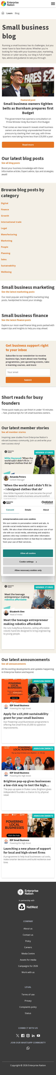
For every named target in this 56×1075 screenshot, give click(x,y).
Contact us (28, 934)
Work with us (28, 972)
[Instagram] (28, 1035)
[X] (17, 1035)
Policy (28, 941)
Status (28, 1013)
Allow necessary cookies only (28, 570)
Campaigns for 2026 (28, 966)
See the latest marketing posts (18, 291)
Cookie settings (26, 562)
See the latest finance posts (16, 320)
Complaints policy (28, 1007)
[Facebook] (22, 1035)
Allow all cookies (28, 553)
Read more (28, 144)
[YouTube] (38, 1035)
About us (28, 928)
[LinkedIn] (33, 1035)
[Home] (4, 13)
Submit (28, 380)
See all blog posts (11, 163)
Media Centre (28, 953)
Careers (28, 947)
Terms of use (28, 994)
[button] (53, 4)
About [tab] (46, 510)
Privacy (28, 1000)
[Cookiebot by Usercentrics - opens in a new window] (41, 502)
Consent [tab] (10, 510)
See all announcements (14, 663)
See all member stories (14, 432)
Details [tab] (28, 510)
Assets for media (28, 959)
